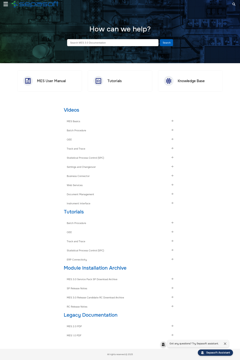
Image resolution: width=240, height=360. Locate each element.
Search (167, 42)
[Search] (233, 4)
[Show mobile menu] (6, 4)
